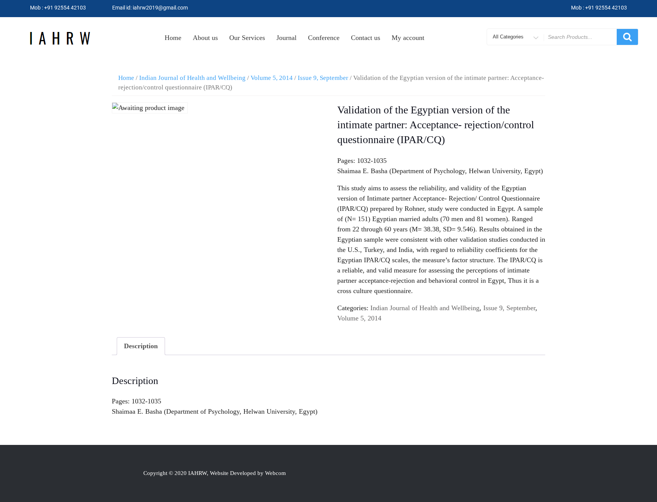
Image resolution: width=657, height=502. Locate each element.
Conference (324, 37)
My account (408, 37)
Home (173, 37)
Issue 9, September (323, 77)
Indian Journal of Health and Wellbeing (192, 77)
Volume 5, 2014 (272, 77)
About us (205, 37)
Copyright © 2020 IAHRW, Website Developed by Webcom (214, 473)
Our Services (247, 37)
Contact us (365, 37)
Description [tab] (141, 346)
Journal (286, 37)
